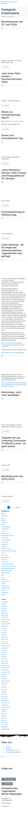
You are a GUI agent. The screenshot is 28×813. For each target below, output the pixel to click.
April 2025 (3, 634)
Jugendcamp (4, 542)
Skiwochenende (5, 586)
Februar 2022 (4, 696)
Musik (2, 575)
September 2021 (5, 707)
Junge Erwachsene (6, 548)
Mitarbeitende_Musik (6, 570)
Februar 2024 (4, 661)
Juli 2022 (3, 685)
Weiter (18, 507)
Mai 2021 (3, 716)
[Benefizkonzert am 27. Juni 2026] (14, 42)
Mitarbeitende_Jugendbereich (8, 566)
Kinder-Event (4, 555)
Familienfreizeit (5, 529)
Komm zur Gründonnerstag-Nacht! (11, 114)
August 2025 (4, 626)
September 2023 (5, 672)
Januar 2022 (4, 698)
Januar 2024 (4, 663)
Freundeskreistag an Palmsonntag (13, 213)
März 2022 (4, 694)
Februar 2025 (4, 639)
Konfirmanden (4, 561)
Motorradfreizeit (5, 572)
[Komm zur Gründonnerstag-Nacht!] (12, 121)
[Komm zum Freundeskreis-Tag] (14, 148)
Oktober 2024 (4, 643)
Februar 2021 (4, 722)
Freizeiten (3, 531)
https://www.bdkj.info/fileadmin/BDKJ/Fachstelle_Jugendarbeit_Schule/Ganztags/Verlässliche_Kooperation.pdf (13, 384)
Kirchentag (4, 559)
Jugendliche (4, 544)
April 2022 (3, 691)
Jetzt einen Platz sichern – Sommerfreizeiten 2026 (11, 77)
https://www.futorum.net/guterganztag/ (12, 352)
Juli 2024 (3, 650)
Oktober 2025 (4, 621)
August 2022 (4, 683)
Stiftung (3, 590)
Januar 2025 (4, 641)
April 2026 (3, 610)
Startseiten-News (5, 588)
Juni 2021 (3, 713)
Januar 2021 (4, 724)
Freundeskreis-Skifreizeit (7, 535)
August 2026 (4, 602)
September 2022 (5, 680)
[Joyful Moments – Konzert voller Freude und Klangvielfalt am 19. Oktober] (14, 190)
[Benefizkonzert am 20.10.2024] (14, 488)
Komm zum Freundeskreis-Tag (12, 137)
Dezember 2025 (5, 619)
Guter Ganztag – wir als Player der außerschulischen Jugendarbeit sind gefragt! (12, 250)
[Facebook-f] (3, 774)
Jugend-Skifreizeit (6, 539)
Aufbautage (4, 515)
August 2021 (4, 709)
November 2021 (5, 702)
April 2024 (3, 656)
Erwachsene (4, 522)
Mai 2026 (3, 608)
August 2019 (4, 727)
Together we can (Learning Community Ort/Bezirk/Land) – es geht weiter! (13, 442)
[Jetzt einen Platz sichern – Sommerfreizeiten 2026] (14, 91)
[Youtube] (11, 774)
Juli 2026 (3, 604)
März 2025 (4, 637)
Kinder (3, 553)
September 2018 (5, 729)
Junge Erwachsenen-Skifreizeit (9, 550)
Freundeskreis (4, 533)
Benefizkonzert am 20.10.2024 (12, 478)
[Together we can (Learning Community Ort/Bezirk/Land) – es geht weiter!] (14, 456)
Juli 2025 (3, 628)
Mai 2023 (3, 676)
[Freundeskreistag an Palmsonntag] (14, 224)
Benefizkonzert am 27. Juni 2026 (12, 23)
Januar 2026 (4, 617)
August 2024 (4, 648)
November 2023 (5, 667)
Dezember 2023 (5, 665)
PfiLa (2, 577)
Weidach (3, 594)
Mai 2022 (3, 689)
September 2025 (5, 623)
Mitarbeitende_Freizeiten (7, 564)
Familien (3, 524)
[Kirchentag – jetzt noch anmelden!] (14, 410)
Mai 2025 (3, 632)
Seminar (3, 583)
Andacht (3, 513)
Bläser (2, 518)
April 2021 (3, 718)
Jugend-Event (4, 537)
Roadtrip (3, 579)
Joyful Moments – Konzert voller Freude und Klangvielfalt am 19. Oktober (13, 174)
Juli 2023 (3, 674)
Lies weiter (5, 67)
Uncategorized (5, 592)
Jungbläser (4, 546)
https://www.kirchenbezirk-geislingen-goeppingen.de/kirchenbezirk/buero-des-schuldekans (13, 344)
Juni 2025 (3, 630)
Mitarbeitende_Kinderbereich (8, 568)
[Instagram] (7, 774)
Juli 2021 (3, 711)
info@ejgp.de (5, 806)
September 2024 (5, 645)
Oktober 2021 (4, 705)
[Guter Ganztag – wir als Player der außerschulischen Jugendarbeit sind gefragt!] (14, 267)
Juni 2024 (3, 652)
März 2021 (4, 720)
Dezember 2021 (5, 700)
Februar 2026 (4, 615)
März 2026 (4, 613)
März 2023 (4, 678)
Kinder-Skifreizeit (5, 557)
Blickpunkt (4, 520)
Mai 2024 (3, 654)
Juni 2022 (3, 687)
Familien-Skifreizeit (6, 526)
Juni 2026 (3, 606)
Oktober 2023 (4, 670)
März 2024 (4, 659)
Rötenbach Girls (5, 581)
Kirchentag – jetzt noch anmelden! (11, 394)
